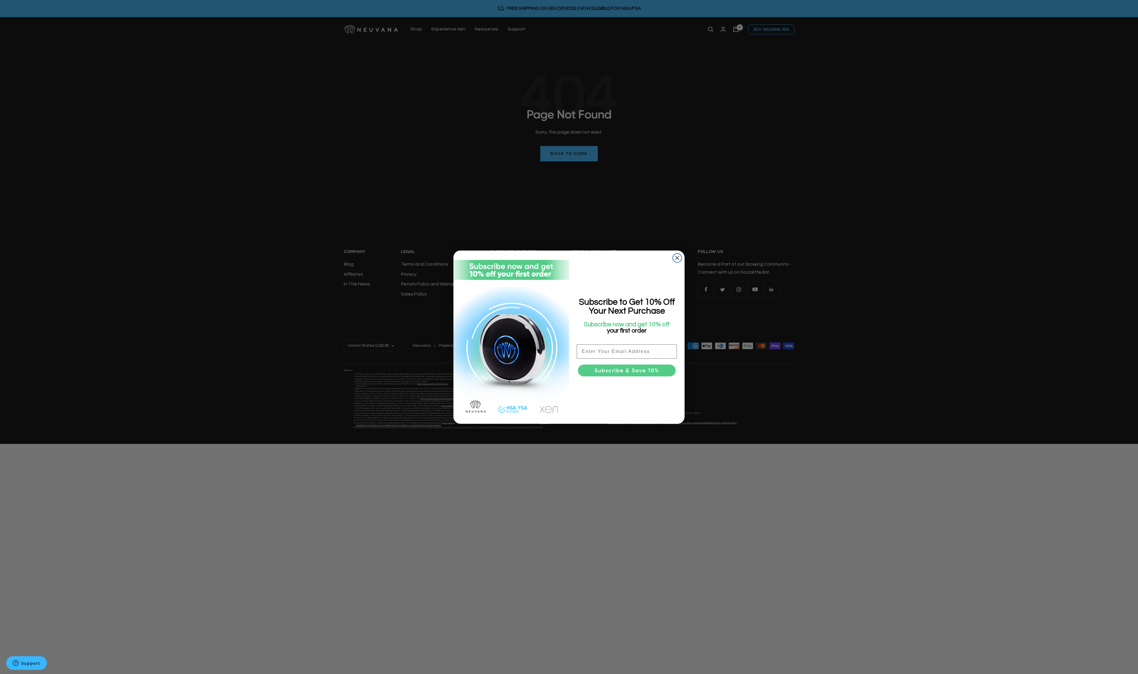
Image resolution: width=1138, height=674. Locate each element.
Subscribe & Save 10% (626, 370)
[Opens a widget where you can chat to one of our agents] (26, 663)
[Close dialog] (677, 257)
